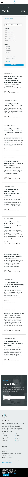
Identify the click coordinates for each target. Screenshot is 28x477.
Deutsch (8, 46)
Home (3, 7)
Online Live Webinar (10, 38)
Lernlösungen (6, 437)
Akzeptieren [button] (5, 475)
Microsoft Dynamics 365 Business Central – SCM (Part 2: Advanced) (13, 343)
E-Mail (7, 395)
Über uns (18, 435)
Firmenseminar (9, 32)
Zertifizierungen (6, 440)
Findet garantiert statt (10, 58)
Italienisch (8, 52)
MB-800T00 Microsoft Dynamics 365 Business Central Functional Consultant (14, 284)
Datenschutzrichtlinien (11, 473)
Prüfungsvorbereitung (10, 40)
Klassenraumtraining (10, 36)
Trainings (5, 435)
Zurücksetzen (7, 61)
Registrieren (6, 399)
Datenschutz (18, 438)
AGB (17, 437)
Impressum (18, 440)
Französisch (8, 50)
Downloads (18, 433)
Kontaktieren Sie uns (7, 462)
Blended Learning (9, 30)
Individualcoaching (10, 34)
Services (5, 438)
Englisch (8, 48)
